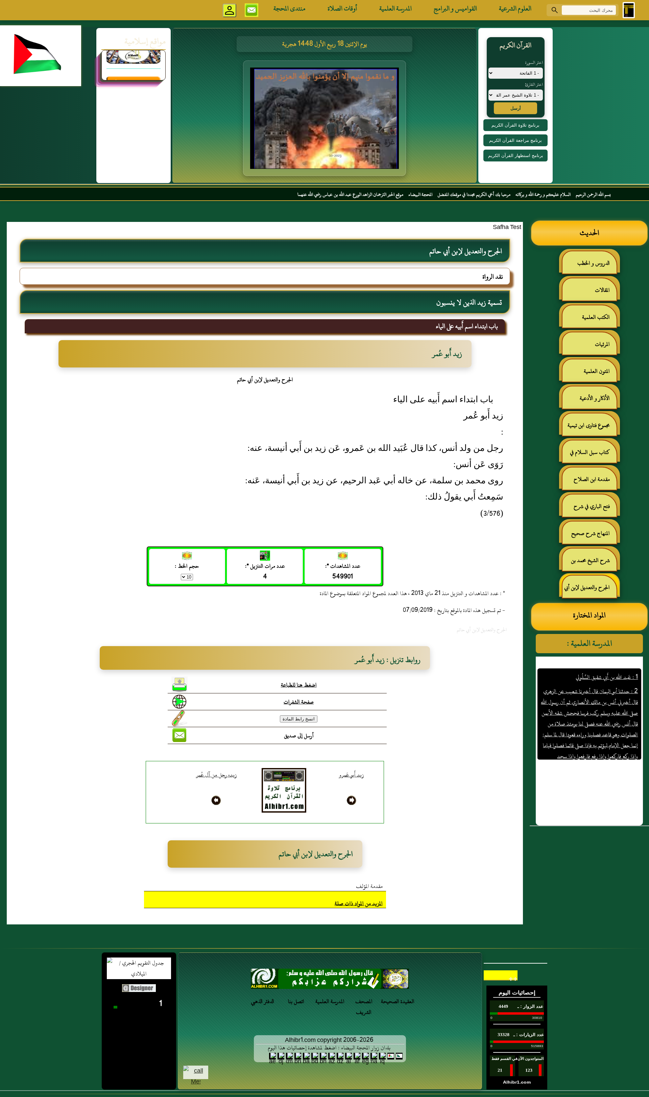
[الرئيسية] (628, 10)
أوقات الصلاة (342, 8)
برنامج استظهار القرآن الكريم (515, 155)
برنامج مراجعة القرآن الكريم (515, 140)
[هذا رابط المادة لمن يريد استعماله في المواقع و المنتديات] (179, 718)
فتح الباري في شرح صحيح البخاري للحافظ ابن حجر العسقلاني (590, 509)
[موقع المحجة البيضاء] (325, 120)
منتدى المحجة (289, 8)
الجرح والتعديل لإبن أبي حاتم (590, 590)
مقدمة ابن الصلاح (592, 479)
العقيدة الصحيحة (397, 1001)
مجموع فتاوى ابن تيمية (589, 425)
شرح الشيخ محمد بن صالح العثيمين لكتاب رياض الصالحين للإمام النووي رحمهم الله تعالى (594, 563)
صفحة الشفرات (299, 701)
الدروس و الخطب (593, 263)
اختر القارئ (534, 84)
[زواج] (330, 981)
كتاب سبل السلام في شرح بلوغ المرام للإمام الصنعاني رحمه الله (593, 455)
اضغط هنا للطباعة (299, 685)
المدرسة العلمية (395, 8)
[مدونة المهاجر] (133, 63)
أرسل (515, 108)
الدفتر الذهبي (262, 1001)
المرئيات (602, 344)
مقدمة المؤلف (369, 886)
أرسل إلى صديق (299, 735)
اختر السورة (534, 62)
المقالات (602, 290)
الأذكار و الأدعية (595, 398)
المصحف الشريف (363, 1007)
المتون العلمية (597, 371)
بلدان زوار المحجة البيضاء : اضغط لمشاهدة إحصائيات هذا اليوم (329, 1047)
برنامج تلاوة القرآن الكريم (515, 125)
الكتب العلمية (596, 317)
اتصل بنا (296, 1001)
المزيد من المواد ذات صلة (359, 903)
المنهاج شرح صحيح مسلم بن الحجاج (594, 536)
